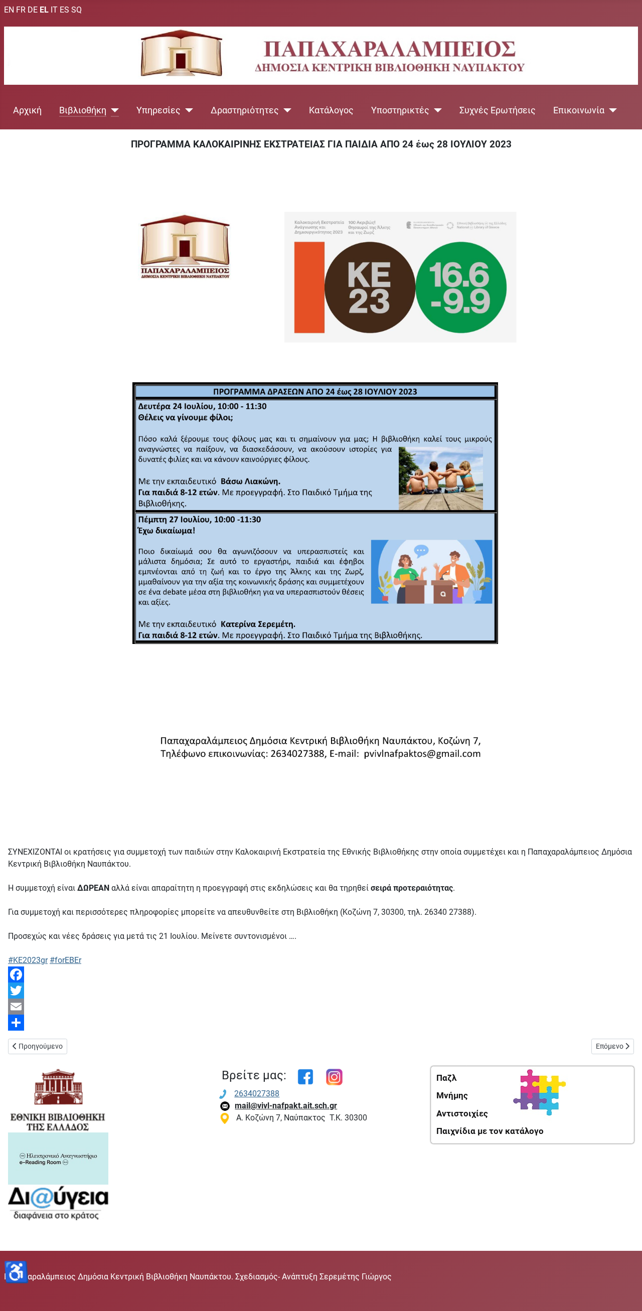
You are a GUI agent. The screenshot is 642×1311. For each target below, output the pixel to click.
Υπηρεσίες (158, 110)
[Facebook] (321, 974)
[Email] (321, 1007)
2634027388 (256, 1093)
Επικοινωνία (578, 110)
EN (9, 10)
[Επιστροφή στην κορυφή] (624, 1292)
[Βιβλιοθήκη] (112, 110)
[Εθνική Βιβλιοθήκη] (58, 1098)
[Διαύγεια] (58, 1202)
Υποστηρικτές (400, 110)
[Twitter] (321, 990)
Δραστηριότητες (245, 110)
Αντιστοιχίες (462, 1113)
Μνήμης (452, 1095)
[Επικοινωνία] (610, 110)
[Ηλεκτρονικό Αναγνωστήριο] (58, 1158)
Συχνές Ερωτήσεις (497, 110)
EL (44, 10)
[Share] (321, 1023)
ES (64, 10)
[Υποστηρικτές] (435, 110)
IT (54, 10)
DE (33, 10)
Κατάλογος (331, 110)
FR (21, 10)
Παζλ (446, 1078)
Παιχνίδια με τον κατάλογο (490, 1131)
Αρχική (27, 110)
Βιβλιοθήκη (82, 110)
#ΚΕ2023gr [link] (28, 960)
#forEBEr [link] (65, 960)
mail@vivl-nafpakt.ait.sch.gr (286, 1105)
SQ (76, 10)
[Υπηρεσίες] (187, 110)
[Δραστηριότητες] (285, 110)
